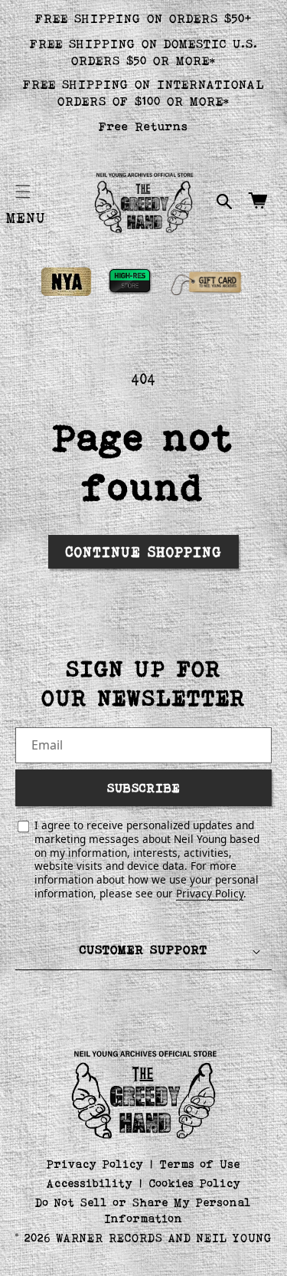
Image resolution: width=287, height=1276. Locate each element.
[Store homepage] (143, 1093)
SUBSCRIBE (143, 787)
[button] (23, 191)
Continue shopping (143, 551)
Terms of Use (200, 1163)
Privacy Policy (209, 893)
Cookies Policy (195, 1182)
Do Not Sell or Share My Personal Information (143, 1210)
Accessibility (90, 1182)
